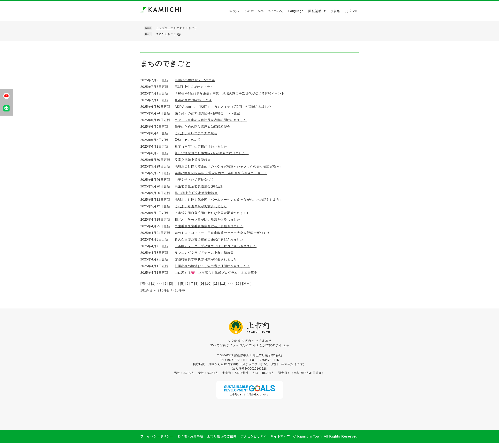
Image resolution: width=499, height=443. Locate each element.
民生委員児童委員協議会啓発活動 (199, 186)
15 (238, 283)
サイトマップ (280, 436)
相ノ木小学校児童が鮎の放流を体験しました (207, 219)
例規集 (335, 11)
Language (295, 11)
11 (216, 283)
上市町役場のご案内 (221, 436)
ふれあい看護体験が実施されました (201, 206)
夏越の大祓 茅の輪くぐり (193, 100)
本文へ (234, 11)
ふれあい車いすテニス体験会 (196, 133)
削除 (178, 34)
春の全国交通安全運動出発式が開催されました (209, 239)
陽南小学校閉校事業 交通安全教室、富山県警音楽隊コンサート (221, 173)
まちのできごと (166, 34)
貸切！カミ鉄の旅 (188, 140)
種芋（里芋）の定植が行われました (201, 146)
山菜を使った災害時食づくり (196, 179)
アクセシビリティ (254, 436)
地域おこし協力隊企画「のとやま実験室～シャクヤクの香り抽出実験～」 (229, 166)
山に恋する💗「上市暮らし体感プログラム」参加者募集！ (218, 272)
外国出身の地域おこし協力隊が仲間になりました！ (212, 266)
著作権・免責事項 (190, 436)
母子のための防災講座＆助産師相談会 (202, 126)
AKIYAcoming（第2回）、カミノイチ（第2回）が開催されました (223, 106)
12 (223, 283)
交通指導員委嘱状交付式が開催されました (206, 259)
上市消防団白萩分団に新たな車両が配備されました (212, 213)
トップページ (164, 27)
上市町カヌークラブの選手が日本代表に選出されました (216, 246)
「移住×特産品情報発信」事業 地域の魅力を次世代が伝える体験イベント (230, 93)
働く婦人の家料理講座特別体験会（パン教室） (209, 113)
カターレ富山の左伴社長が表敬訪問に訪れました (211, 120)
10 (208, 283)
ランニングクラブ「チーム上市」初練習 (204, 252)
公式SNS (352, 11)
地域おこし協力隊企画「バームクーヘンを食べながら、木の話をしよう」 (229, 199)
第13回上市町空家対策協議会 (196, 193)
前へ (145, 283)
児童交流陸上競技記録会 (193, 159)
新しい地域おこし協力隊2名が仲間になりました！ (212, 153)
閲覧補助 (314, 11)
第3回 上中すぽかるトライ (194, 86)
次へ (247, 283)
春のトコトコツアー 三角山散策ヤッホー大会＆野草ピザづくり (222, 232)
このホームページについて (263, 11)
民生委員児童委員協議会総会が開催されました (209, 226)
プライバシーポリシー (156, 436)
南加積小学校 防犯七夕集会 (195, 80)
